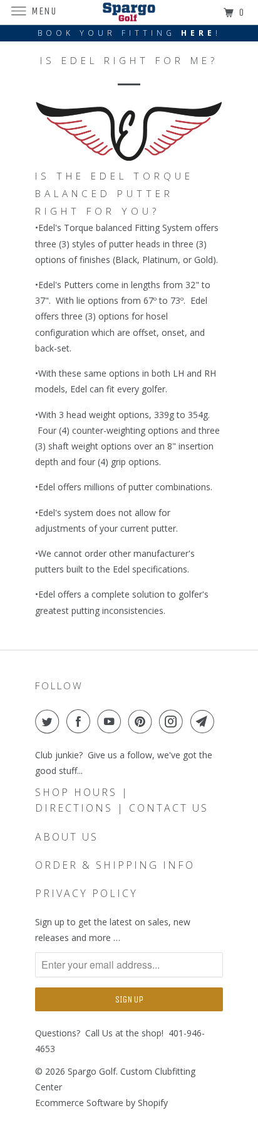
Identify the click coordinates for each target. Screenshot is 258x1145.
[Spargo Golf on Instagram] (173, 721)
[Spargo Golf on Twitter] (49, 721)
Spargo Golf (92, 1071)
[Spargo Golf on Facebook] (80, 721)
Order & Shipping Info (115, 865)
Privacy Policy (86, 893)
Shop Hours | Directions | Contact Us (122, 800)
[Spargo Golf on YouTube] (111, 721)
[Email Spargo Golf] (204, 721)
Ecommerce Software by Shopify (101, 1103)
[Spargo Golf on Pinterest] (142, 721)
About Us (66, 837)
